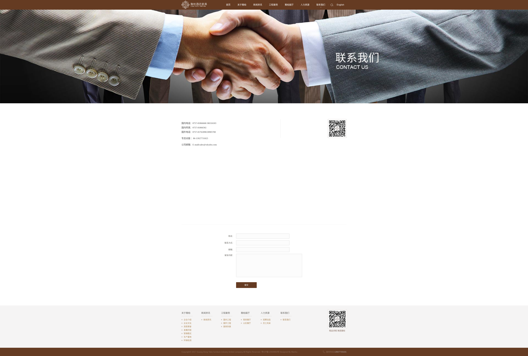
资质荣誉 (187, 326)
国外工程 (227, 323)
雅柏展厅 (289, 5)
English (340, 5)
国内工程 (227, 320)
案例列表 (227, 326)
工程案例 (273, 5)
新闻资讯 (257, 5)
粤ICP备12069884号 (270, 352)
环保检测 (187, 340)
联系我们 (320, 5)
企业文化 (187, 323)
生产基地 (187, 337)
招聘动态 (267, 320)
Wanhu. (294, 352)
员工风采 (267, 323)
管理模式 (187, 333)
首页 (228, 5)
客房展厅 (247, 320)
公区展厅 (247, 323)
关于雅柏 (241, 5)
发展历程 (187, 330)
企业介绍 (187, 320)
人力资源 (305, 5)
